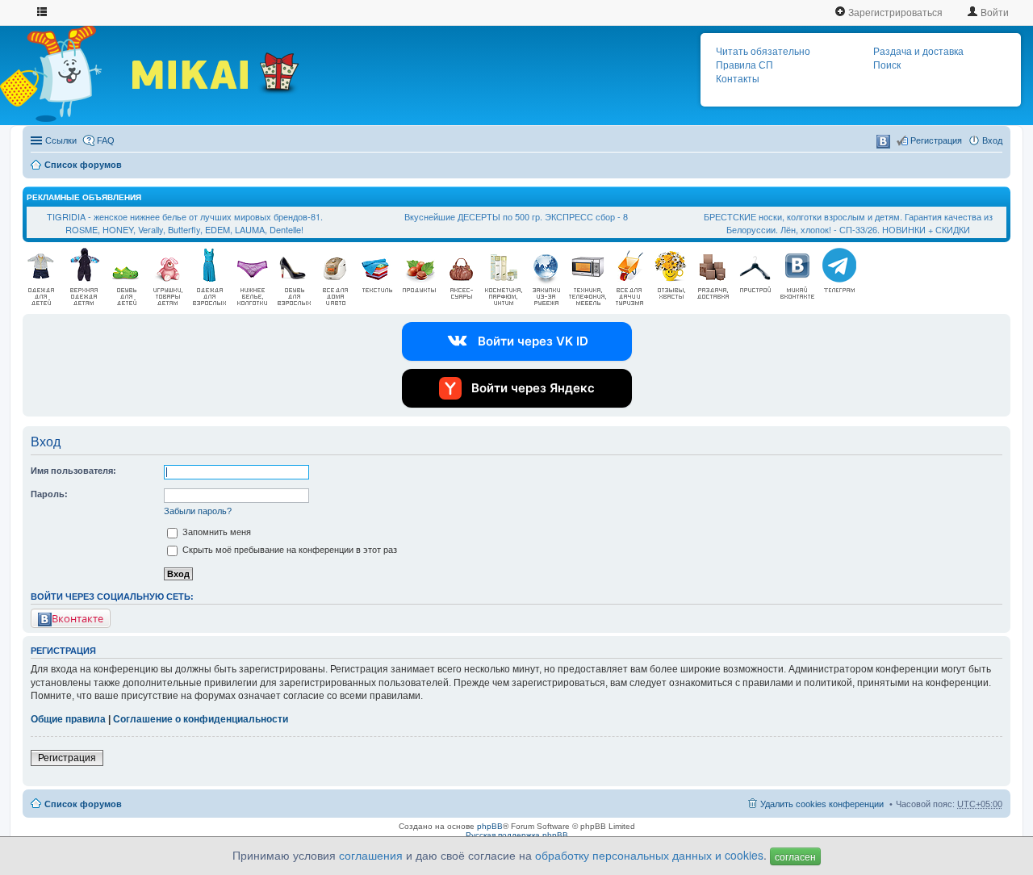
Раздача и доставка (918, 51)
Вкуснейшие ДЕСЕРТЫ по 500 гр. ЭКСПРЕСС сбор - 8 (516, 216)
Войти (993, 12)
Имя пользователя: (73, 470)
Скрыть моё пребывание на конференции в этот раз (288, 550)
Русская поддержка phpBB (517, 835)
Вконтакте (77, 618)
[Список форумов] (65, 73)
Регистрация (67, 758)
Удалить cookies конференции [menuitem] (822, 804)
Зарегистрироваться (894, 12)
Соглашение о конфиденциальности (200, 719)
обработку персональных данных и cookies (649, 855)
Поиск (887, 65)
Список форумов (83, 165)
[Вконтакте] (883, 142)
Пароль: (49, 494)
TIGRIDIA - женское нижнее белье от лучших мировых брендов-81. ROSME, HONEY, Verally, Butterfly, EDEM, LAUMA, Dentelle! (185, 223)
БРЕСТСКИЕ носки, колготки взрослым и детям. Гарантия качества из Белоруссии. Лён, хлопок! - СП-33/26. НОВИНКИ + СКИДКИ (848, 223)
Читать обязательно (763, 51)
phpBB (490, 826)
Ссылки (61, 140)
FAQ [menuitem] (106, 140)
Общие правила (68, 719)
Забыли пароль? (198, 511)
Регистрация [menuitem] (936, 140)
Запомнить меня (215, 532)
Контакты (737, 79)
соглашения (371, 855)
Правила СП (744, 65)
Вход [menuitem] (992, 140)
